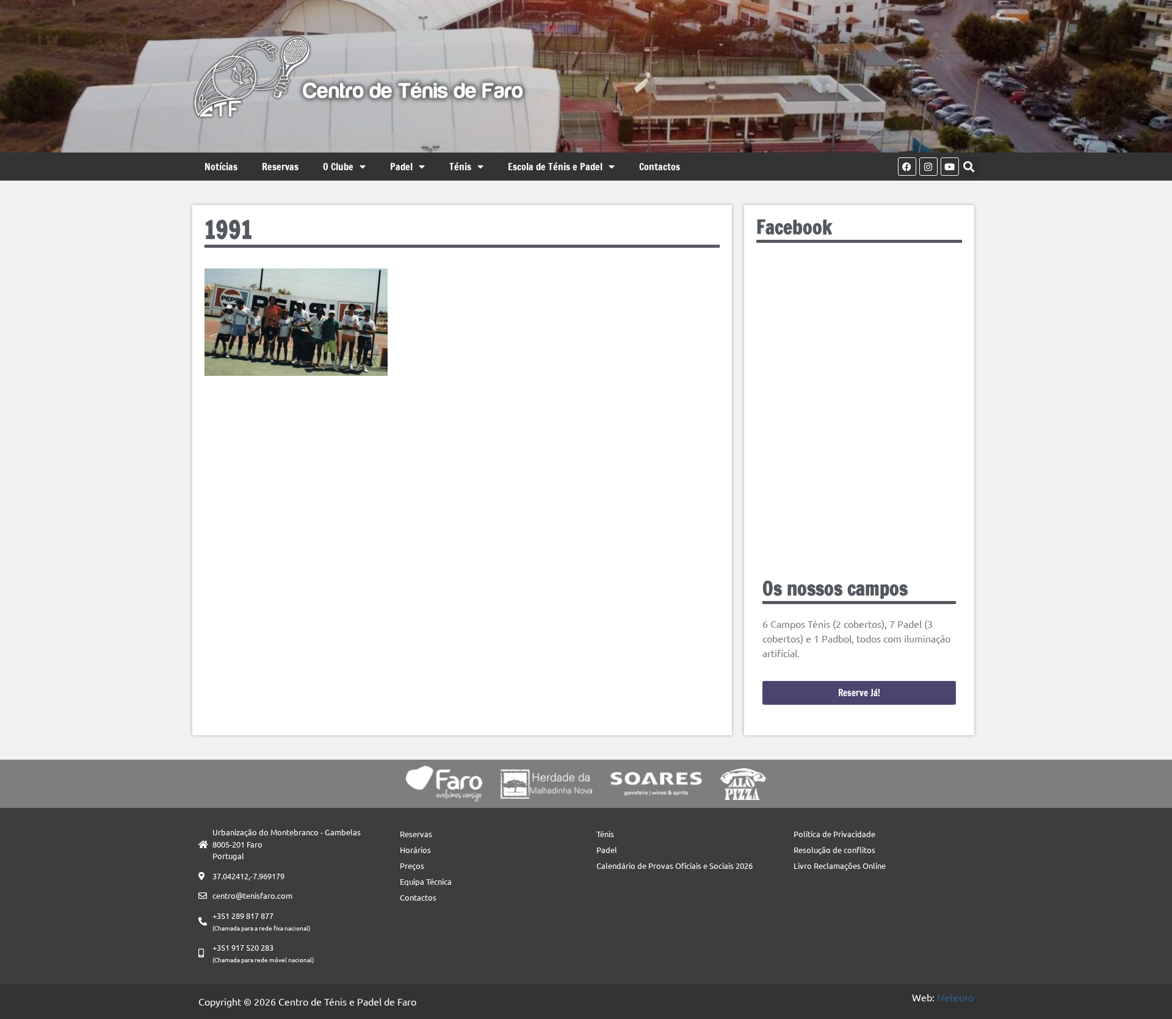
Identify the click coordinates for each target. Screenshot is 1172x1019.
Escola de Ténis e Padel (555, 166)
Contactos (659, 166)
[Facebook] (907, 166)
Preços (412, 865)
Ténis (460, 166)
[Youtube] (950, 166)
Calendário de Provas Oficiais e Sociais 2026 (674, 865)
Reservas (280, 166)
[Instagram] (928, 166)
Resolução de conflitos (834, 849)
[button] (969, 167)
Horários (415, 849)
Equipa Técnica (426, 881)
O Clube (338, 166)
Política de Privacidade (834, 834)
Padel (401, 166)
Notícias (220, 166)
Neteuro (955, 997)
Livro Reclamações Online (840, 865)
